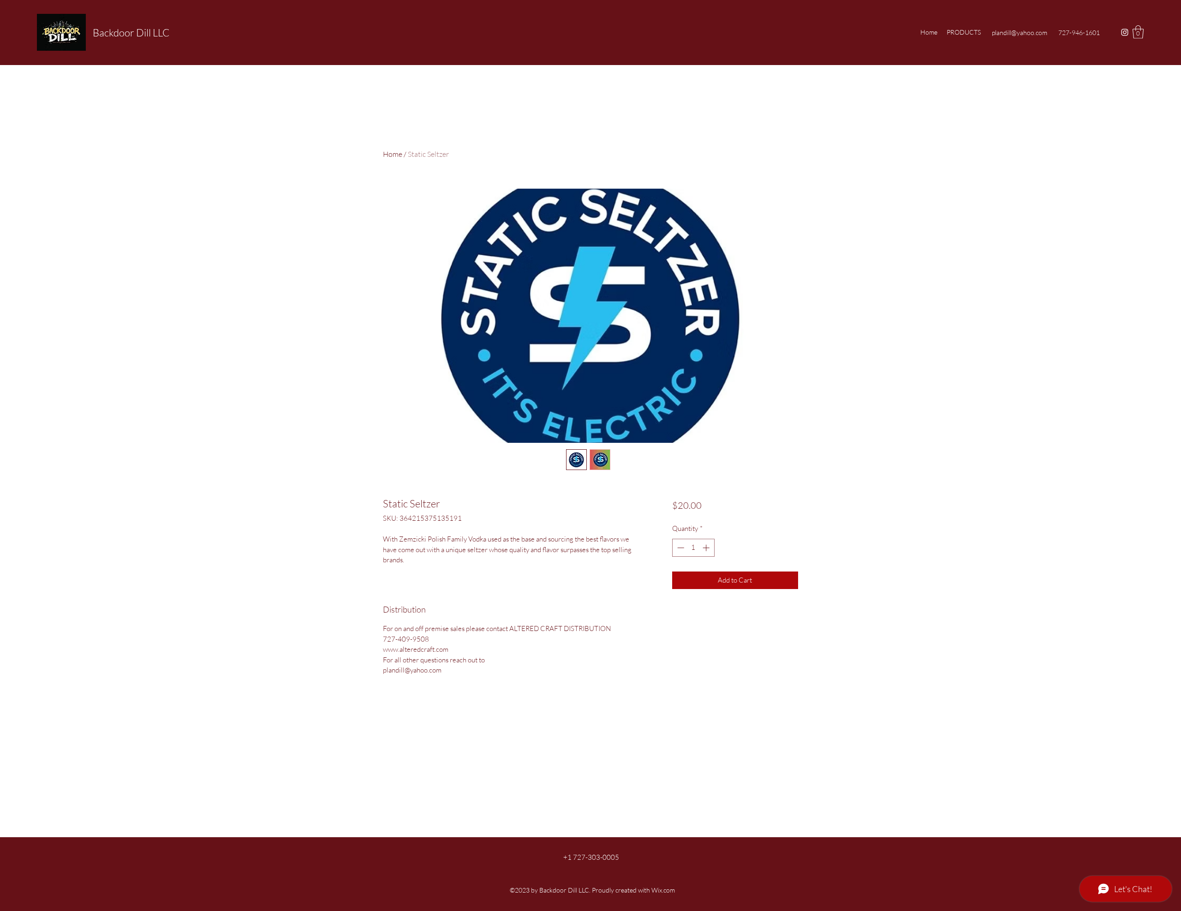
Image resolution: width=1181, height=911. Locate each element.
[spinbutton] (693, 547)
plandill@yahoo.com (1019, 32)
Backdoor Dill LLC (131, 32)
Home (392, 154)
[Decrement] (680, 547)
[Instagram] (1124, 32)
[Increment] (707, 547)
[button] (1138, 32)
